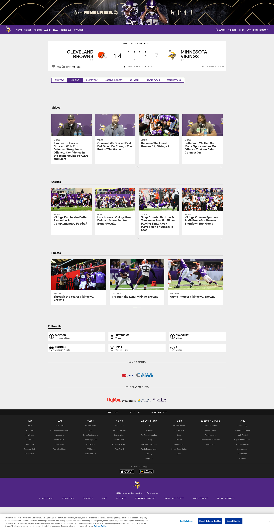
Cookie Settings (200, 498)
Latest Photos (119, 426)
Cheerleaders (119, 440)
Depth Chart (29, 430)
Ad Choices (121, 498)
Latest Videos (90, 426)
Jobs (104, 498)
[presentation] (221, 167)
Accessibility (68, 498)
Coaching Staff (29, 449)
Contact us (88, 498)
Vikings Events (210, 430)
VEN (90, 430)
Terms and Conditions (145, 498)
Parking (149, 440)
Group (179, 435)
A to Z (149, 426)
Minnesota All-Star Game (210, 440)
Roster (29, 426)
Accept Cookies (233, 521)
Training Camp (210, 435)
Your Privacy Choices (174, 498)
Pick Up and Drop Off (149, 444)
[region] (137, 521)
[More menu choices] (87, 30)
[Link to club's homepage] (8, 29)
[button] (135, 308)
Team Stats (29, 444)
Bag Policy (149, 430)
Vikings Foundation (242, 430)
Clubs (179, 454)
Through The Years (119, 444)
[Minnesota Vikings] (137, 485)
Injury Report (30, 435)
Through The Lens (119, 430)
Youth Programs (242, 444)
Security (149, 454)
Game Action (119, 435)
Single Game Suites (179, 449)
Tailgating (149, 458)
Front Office (29, 454)
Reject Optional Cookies (210, 521)
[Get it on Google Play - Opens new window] (146, 473)
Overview (59, 80)
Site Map (242, 458)
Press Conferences (90, 435)
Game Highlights (90, 440)
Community (242, 426)
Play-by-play (92, 80)
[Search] (217, 30)
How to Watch (153, 80)
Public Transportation (149, 449)
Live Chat (75, 80)
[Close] (269, 521)
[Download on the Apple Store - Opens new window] (126, 472)
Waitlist (179, 440)
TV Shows (90, 449)
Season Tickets (179, 426)
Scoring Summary (113, 80)
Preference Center (226, 498)
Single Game (179, 430)
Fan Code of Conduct (149, 435)
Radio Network (174, 80)
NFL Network (90, 444)
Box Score (134, 80)
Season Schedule (210, 426)
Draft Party (210, 444)
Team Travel (119, 449)
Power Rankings (59, 449)
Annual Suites (179, 444)
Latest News (59, 426)
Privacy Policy (46, 498)
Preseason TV (90, 454)
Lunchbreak (59, 435)
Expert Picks (59, 444)
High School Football (242, 440)
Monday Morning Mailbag (59, 430)
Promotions (242, 454)
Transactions (29, 440)
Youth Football (242, 435)
